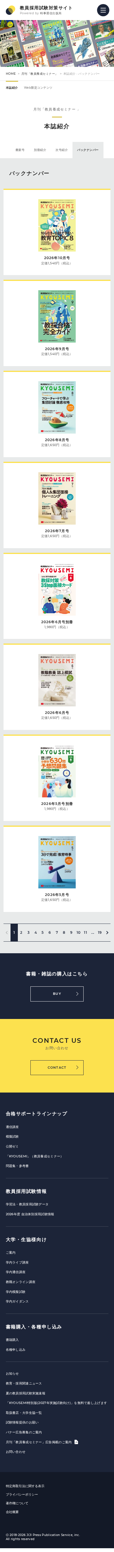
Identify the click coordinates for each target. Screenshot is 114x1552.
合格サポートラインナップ (37, 1113)
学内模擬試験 (16, 1292)
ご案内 (11, 1252)
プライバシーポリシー (22, 1494)
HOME (11, 74)
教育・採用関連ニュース (24, 1383)
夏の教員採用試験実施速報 (26, 1393)
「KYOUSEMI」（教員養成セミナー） (35, 1156)
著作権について (17, 1503)
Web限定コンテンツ (38, 88)
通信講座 (12, 1127)
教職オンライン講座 (21, 1282)
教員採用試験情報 (26, 1191)
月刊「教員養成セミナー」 (39, 74)
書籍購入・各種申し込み (34, 1327)
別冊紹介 (40, 150)
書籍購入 (12, 1340)
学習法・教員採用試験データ (27, 1204)
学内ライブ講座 (17, 1262)
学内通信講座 (16, 1272)
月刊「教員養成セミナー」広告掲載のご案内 (39, 1442)
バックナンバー (88, 150)
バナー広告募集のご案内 (24, 1432)
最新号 (20, 150)
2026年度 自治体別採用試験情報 (30, 1214)
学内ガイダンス (17, 1301)
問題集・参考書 (17, 1166)
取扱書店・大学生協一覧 (24, 1413)
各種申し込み (16, 1350)
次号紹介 (62, 150)
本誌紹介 (12, 88)
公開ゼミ (12, 1146)
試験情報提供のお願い (22, 1422)
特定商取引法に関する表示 (25, 1486)
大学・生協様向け (26, 1239)
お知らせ (12, 1373)
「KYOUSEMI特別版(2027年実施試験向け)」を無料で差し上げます (56, 1403)
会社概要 (12, 1512)
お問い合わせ (16, 1452)
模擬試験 (12, 1136)
